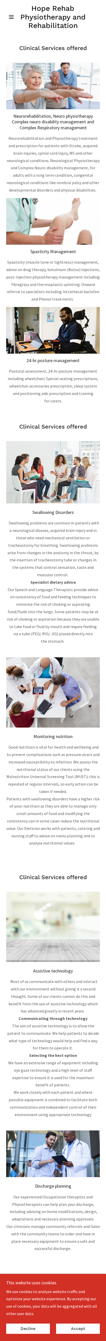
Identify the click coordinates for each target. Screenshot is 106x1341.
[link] (53, 17)
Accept (78, 1328)
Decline (28, 1328)
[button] (13, 17)
